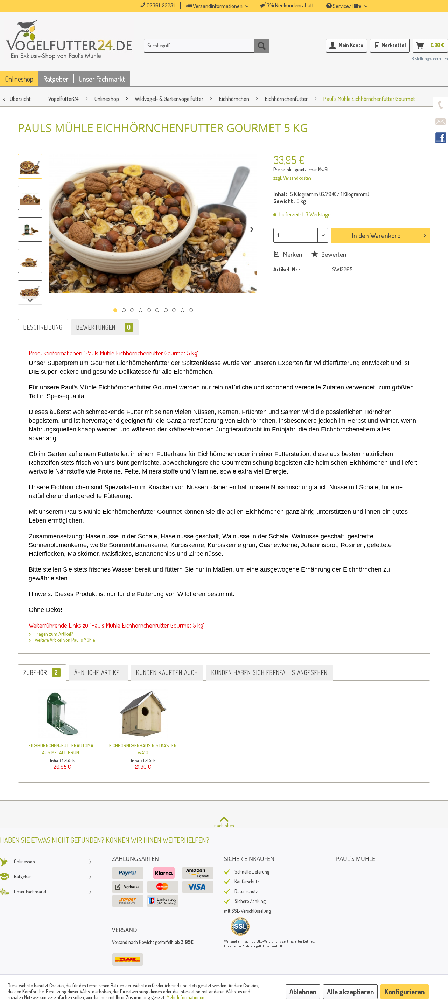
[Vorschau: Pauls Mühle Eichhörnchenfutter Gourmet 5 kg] (30, 166)
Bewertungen (103, 327)
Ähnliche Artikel (98, 672)
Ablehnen (302, 991)
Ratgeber (22, 876)
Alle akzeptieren (350, 991)
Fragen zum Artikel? (53, 634)
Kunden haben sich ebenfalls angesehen (269, 672)
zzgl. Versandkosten (292, 178)
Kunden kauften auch (167, 672)
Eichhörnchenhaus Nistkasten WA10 (143, 748)
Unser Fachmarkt (30, 892)
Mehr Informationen (185, 997)
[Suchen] (261, 46)
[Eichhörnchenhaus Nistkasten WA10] (143, 713)
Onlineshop (24, 861)
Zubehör (40, 672)
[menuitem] (227, 6)
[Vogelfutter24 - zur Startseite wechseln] (69, 47)
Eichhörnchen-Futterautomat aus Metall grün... (62, 748)
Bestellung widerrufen (430, 58)
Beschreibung (43, 327)
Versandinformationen (218, 5)
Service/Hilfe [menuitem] (347, 5)
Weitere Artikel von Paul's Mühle (64, 640)
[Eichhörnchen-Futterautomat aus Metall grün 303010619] (62, 713)
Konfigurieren (405, 991)
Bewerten (333, 254)
